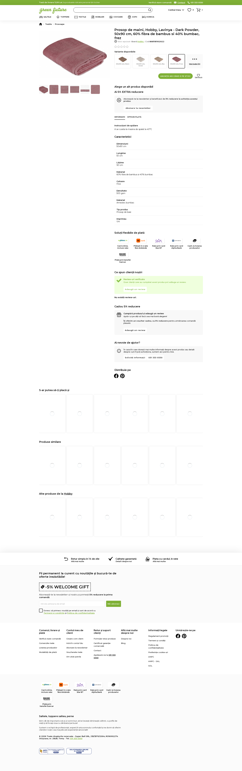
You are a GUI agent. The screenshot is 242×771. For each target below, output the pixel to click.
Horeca (150, 17)
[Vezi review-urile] (158, 46)
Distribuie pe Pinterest (122, 376)
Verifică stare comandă (160, 2)
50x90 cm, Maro (122, 64)
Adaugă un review (135, 289)
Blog (123, 643)
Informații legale (157, 630)
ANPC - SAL (154, 661)
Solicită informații (135, 357)
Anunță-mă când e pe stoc (175, 76)
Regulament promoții (158, 636)
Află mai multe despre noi (129, 631)
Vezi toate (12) (194, 64)
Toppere (65, 17)
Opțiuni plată (134, 117)
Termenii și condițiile (54, 613)
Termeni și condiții (156, 640)
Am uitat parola (73, 657)
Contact (181, 2)
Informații (119, 117)
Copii (134, 17)
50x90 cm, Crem (140, 65)
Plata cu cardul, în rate (165, 559)
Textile (82, 17)
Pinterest (184, 636)
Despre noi (126, 639)
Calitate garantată (126, 559)
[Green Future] (40, 24)
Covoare (118, 17)
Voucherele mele (74, 652)
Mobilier (99, 17)
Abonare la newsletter (138, 108)
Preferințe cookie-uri (158, 652)
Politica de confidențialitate (81, 613)
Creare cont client (74, 639)
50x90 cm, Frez (176, 64)
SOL (150, 666)
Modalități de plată (48, 652)
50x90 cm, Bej (158, 64)
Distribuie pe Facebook (116, 376)
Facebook (178, 636)
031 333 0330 (197, 2)
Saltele (47, 17)
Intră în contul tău (74, 643)
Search (149, 9)
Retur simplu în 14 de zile (85, 559)
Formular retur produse (105, 639)
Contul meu (174, 10)
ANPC (151, 657)
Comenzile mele (46, 643)
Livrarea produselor (48, 648)
